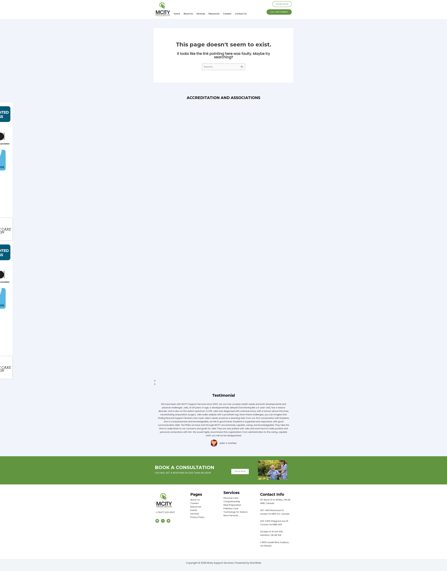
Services (200, 13)
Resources (214, 13)
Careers (227, 13)
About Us (188, 13)
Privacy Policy (197, 517)
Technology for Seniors (236, 511)
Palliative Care (231, 508)
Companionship (232, 501)
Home (177, 13)
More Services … (232, 515)
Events (193, 510)
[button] (223, 380)
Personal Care (231, 498)
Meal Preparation (232, 505)
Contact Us (241, 13)
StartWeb (255, 562)
